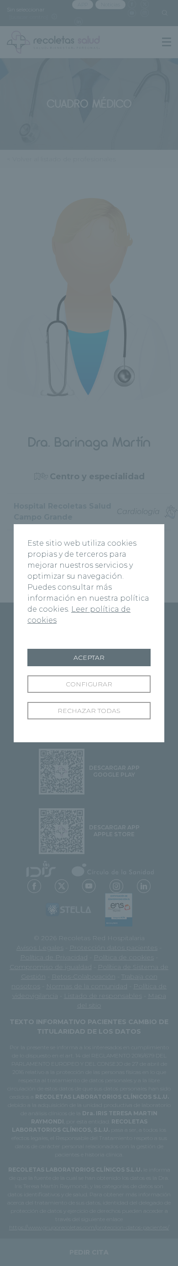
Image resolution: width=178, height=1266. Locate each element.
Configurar (89, 684)
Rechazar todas (89, 711)
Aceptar (89, 657)
